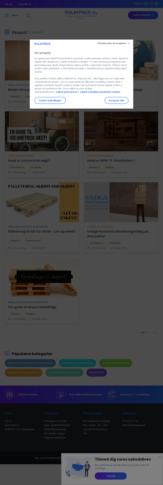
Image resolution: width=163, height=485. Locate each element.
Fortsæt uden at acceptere (112, 43)
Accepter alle (116, 100)
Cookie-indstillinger (50, 100)
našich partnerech (66, 91)
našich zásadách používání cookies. (100, 91)
